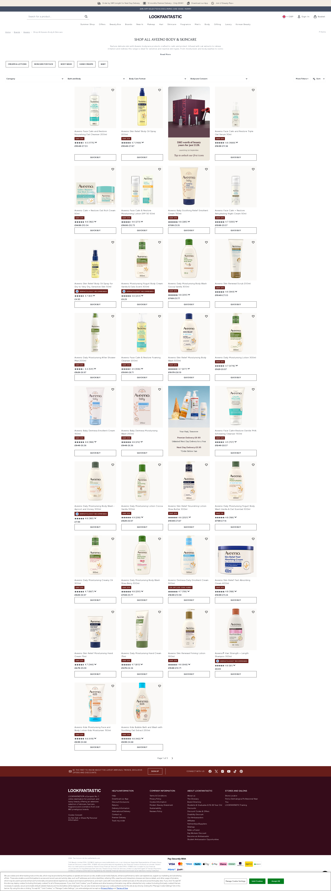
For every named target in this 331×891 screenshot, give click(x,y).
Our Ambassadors (195, 817)
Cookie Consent (75, 815)
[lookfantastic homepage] (165, 16)
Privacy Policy (155, 799)
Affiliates (191, 821)
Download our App (120, 799)
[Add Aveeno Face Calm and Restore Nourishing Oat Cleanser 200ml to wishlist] (113, 90)
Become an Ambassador (198, 836)
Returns (115, 805)
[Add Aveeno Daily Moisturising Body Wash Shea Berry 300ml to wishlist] (159, 539)
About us (191, 796)
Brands (17, 32)
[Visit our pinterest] (241, 771)
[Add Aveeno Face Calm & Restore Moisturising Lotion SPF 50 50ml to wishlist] (159, 169)
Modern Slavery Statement (161, 805)
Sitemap (191, 827)
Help (114, 796)
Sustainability (155, 808)
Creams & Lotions (17, 64)
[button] (189, 124)
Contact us (117, 814)
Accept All (276, 881)
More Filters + (302, 79)
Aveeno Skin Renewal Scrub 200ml (233, 283)
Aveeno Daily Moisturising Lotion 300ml (235, 357)
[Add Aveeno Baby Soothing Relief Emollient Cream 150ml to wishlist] (206, 169)
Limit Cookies (257, 881)
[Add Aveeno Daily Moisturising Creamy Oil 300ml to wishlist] (113, 539)
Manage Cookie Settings (236, 881)
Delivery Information (121, 808)
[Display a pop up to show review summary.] (96, 142)
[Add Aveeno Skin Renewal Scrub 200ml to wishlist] (253, 242)
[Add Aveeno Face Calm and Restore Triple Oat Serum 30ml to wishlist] (253, 90)
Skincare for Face (43, 64)
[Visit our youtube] (229, 771)
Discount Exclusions (120, 802)
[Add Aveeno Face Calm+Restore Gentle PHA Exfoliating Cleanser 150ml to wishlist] (253, 389)
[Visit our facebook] (210, 771)
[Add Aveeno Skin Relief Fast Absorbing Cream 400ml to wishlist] (253, 539)
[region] (165, 881)
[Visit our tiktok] (235, 771)
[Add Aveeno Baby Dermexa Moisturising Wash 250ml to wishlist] (159, 389)
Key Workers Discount (196, 833)
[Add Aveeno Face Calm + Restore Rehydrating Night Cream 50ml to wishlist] (253, 169)
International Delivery (121, 811)
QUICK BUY (95, 157)
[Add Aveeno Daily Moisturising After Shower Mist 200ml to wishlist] (113, 316)
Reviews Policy (156, 811)
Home (8, 32)
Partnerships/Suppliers (197, 824)
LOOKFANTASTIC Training (236, 805)
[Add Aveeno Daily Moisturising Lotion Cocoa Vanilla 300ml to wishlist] (159, 465)
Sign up (155, 771)
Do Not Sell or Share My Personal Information (82, 819)
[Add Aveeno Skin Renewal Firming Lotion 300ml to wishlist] (206, 612)
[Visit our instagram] (222, 771)
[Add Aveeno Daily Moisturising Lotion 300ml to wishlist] (253, 316)
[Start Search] (86, 16)
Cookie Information (158, 802)
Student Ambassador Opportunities (203, 839)
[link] (303, 16)
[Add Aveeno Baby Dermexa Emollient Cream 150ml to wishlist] (113, 389)
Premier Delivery (119, 817)
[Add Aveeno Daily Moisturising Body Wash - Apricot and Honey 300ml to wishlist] (113, 465)
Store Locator (231, 796)
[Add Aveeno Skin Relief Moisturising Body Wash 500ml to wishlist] (206, 316)
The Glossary (193, 799)
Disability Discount (195, 814)
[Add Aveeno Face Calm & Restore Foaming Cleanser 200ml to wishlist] (159, 316)
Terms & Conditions (158, 796)
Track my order (118, 821)
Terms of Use (122, 888)
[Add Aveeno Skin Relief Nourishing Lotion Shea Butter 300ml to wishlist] (206, 465)
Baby (103, 64)
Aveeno (26, 32)
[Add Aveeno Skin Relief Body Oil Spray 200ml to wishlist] (159, 90)
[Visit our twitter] (216, 771)
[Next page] (172, 758)
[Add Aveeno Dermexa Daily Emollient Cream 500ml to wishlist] (206, 539)
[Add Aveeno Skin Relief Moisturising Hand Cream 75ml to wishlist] (113, 612)
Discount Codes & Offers (198, 811)
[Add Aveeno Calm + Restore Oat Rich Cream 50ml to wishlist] (113, 169)
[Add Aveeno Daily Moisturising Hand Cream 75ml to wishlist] (159, 612)
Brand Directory (194, 802)
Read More (165, 54)
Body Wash (66, 64)
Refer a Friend (193, 830)
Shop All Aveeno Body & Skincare (165, 40)
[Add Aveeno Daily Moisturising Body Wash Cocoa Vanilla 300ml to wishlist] (206, 242)
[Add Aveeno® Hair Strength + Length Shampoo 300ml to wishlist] (253, 612)
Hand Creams (86, 64)
